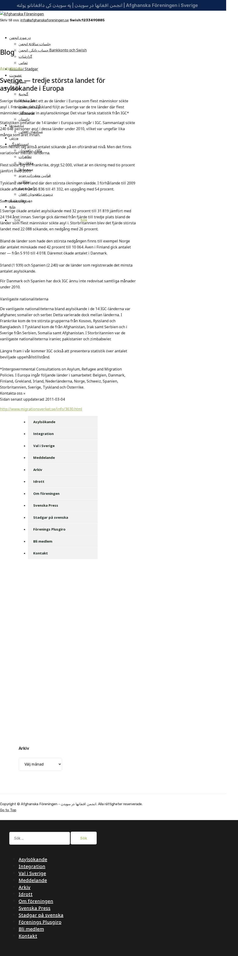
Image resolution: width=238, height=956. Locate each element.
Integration (43, 433)
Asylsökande (11, 68)
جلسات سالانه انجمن (35, 44)
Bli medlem (42, 541)
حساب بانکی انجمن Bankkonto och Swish (53, 50)
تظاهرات (25, 157)
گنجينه (23, 94)
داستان (24, 119)
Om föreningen (46, 493)
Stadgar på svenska (50, 517)
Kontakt (40, 553)
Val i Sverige (44, 445)
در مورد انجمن (20, 38)
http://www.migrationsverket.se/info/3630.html (41, 409)
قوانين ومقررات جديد (35, 176)
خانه (12, 207)
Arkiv (37, 469)
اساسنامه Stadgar (23, 69)
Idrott (38, 481)
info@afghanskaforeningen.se (44, 20)
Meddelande (44, 457)
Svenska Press (45, 505)
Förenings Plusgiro (49, 529)
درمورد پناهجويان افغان (36, 194)
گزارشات (25, 57)
